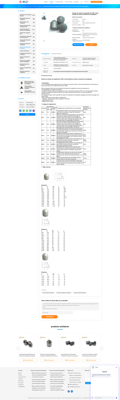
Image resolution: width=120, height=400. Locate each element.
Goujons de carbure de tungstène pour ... (27, 26)
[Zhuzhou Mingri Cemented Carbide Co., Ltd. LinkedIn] (72, 391)
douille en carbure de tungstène (27, 72)
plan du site (20, 380)
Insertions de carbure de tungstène (27, 54)
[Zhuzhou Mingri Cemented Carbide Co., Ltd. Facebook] (69, 391)
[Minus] (116, 367)
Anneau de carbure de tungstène (27, 44)
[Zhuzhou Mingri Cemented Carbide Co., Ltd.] (24, 2)
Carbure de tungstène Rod (27, 33)
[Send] (116, 397)
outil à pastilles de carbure (48, 292)
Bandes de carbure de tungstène (27, 19)
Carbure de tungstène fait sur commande (27, 61)
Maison (20, 373)
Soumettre (49, 317)
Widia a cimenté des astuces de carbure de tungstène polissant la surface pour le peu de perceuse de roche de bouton (39, 375)
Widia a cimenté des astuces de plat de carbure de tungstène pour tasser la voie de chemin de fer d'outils (57, 381)
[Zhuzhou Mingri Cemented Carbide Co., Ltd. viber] (34, 111)
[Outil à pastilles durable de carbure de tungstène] (21, 87)
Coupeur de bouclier (27, 50)
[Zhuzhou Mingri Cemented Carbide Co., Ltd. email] (20, 111)
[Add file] (92, 397)
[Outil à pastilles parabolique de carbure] (21, 92)
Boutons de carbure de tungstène (27, 48)
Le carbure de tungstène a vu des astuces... (27, 37)
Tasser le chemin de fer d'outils (27, 68)
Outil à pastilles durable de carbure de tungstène (30, 87)
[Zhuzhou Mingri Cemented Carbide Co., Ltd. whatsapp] (24, 111)
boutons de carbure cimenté (80, 292)
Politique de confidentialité (21, 385)
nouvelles (20, 378)
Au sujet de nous (22, 377)
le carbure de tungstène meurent (27, 15)
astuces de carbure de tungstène (27, 40)
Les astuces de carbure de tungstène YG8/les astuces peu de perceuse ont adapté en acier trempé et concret (57, 375)
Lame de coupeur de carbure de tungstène (27, 30)
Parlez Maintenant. (96, 1)
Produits (20, 375)
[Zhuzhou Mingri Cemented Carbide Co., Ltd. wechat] (27, 111)
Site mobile (20, 382)
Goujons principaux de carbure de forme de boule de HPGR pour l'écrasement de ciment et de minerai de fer (39, 381)
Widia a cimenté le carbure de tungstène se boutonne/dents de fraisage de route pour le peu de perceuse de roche (39, 388)
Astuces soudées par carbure (27, 57)
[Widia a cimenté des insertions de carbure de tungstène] (21, 82)
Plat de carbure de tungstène (27, 22)
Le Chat (27, 114)
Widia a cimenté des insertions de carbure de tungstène (29, 82)
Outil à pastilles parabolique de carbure (30, 91)
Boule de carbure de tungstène (27, 65)
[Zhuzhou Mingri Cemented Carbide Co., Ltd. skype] (30, 111)
